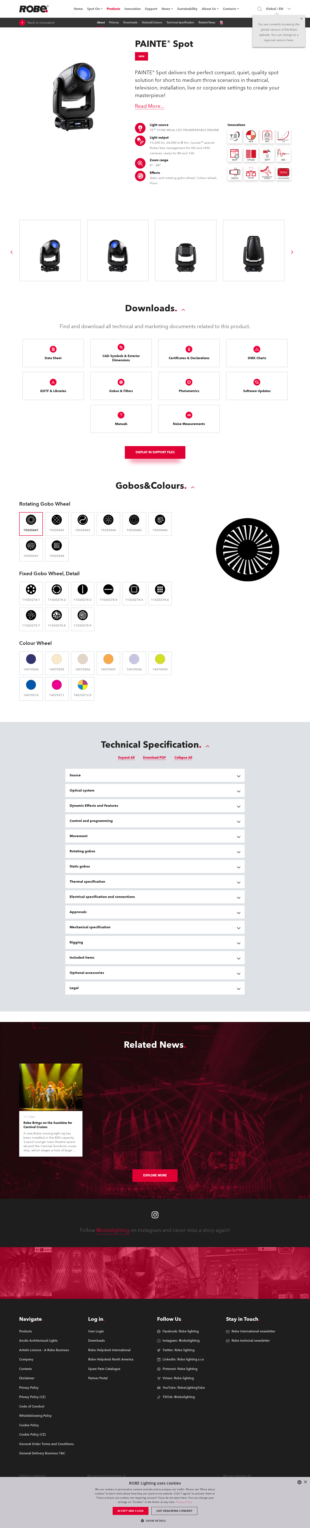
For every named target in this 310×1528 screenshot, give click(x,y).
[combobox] (299, 1482)
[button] (155, 1520)
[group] (11, 252)
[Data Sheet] (221, 22)
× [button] (305, 1482)
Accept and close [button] (130, 1511)
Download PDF (154, 757)
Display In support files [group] (155, 452)
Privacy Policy (184, 1502)
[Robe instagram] (155, 1214)
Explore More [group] (155, 1175)
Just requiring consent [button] (174, 1511)
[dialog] (155, 1502)
